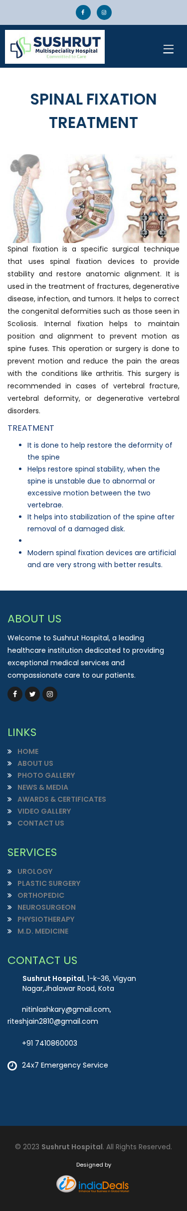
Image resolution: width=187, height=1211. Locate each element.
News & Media (42, 787)
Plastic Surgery (48, 883)
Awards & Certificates (61, 799)
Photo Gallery (45, 775)
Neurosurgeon (46, 907)
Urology (34, 871)
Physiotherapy (45, 919)
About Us (34, 763)
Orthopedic (40, 895)
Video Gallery (43, 811)
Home (27, 751)
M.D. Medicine (42, 931)
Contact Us (40, 823)
